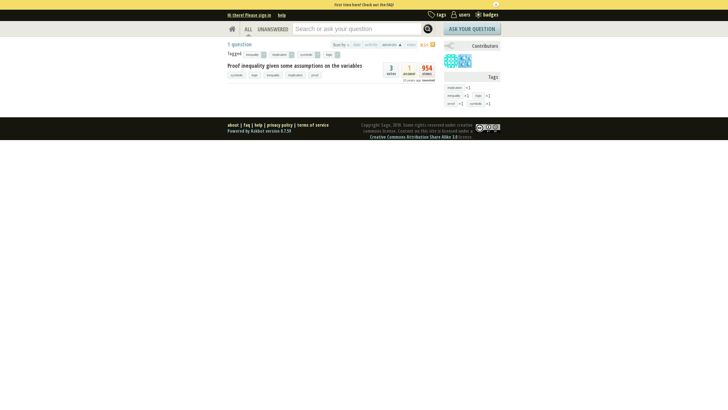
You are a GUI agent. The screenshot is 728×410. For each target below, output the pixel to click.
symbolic (237, 75)
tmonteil (428, 80)
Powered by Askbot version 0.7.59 (259, 131)
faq (246, 125)
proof (314, 75)
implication (295, 75)
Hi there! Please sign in (249, 15)
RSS (424, 45)
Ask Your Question (472, 29)
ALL (248, 29)
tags (441, 14)
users (464, 14)
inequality (273, 75)
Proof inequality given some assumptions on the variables (295, 65)
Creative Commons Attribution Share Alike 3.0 (413, 137)
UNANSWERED (273, 29)
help (282, 15)
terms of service (313, 125)
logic (255, 75)
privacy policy (280, 125)
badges (491, 14)
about (233, 125)
